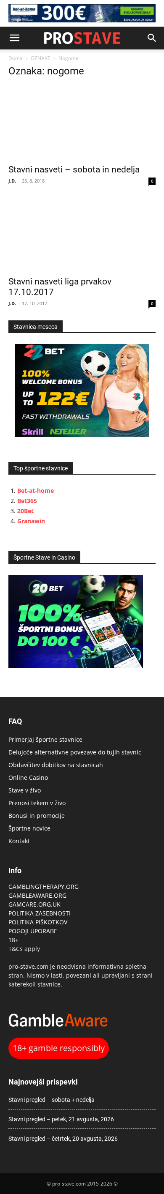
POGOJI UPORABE (32, 931)
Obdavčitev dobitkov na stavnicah (55, 765)
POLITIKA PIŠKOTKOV (37, 922)
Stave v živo (24, 790)
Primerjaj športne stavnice (45, 739)
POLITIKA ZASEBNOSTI (39, 913)
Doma (15, 58)
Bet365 (27, 501)
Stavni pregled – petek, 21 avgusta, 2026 (61, 1119)
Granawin (31, 521)
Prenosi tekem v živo (37, 803)
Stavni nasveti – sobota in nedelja (74, 169)
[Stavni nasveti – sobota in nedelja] (82, 122)
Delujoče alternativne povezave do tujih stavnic (74, 752)
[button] (14, 38)
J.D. (12, 181)
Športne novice (29, 828)
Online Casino (28, 777)
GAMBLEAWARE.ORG (38, 895)
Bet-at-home (35, 490)
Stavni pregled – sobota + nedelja (51, 1099)
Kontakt (19, 841)
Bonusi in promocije (36, 815)
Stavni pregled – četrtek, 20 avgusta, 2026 (63, 1138)
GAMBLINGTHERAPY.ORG (43, 887)
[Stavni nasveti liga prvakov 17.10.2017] (82, 234)
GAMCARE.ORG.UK (34, 904)
